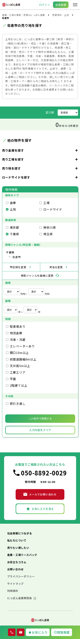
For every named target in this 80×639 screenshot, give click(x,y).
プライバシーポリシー (21, 576)
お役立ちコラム (17, 562)
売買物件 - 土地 (60, 14)
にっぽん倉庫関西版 (20, 598)
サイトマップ (15, 583)
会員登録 (60, 5)
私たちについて (17, 540)
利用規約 (12, 591)
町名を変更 (56, 267)
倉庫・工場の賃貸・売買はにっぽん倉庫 (23, 14)
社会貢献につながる (19, 533)
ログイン (44, 5)
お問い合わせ (15, 569)
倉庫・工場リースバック (22, 555)
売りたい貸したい (18, 548)
